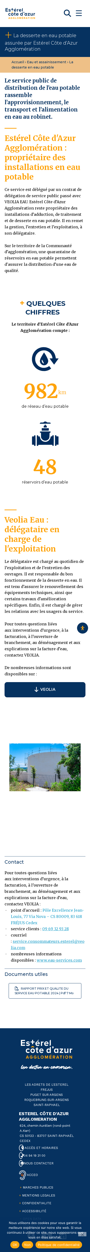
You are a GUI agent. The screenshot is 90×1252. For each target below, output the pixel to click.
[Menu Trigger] (78, 13)
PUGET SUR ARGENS (46, 1095)
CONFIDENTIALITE (36, 1203)
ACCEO (32, 1175)
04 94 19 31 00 (34, 1155)
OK (15, 1245)
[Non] (82, 1234)
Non (27, 1245)
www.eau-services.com (59, 960)
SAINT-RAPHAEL (47, 1105)
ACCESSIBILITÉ (34, 1211)
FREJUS (47, 1089)
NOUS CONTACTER (38, 1163)
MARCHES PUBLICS (38, 1187)
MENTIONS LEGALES (38, 1195)
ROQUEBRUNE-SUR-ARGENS (46, 1100)
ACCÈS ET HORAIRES (41, 1148)
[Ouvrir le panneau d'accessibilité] (82, 628)
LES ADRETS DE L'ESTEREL (46, 1084)
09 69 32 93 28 (55, 928)
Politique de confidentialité (59, 1245)
